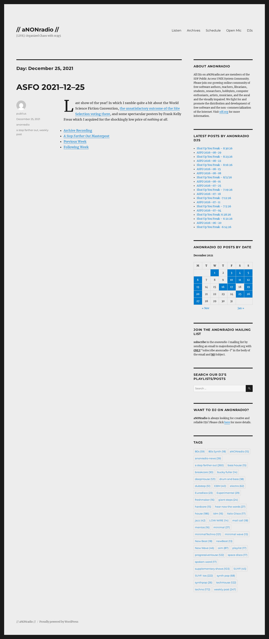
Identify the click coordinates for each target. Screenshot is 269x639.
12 (248, 280)
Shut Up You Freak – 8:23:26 (215, 156)
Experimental (228, 492)
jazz (200, 520)
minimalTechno (208, 534)
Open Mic (233, 30)
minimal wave (236, 534)
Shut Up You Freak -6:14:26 (214, 227)
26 (248, 294)
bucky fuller (227, 472)
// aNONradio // (37, 29)
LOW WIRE (218, 520)
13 (198, 287)
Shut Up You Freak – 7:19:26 (215, 190)
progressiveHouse (209, 554)
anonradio (23, 124)
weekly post (225, 589)
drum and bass (231, 479)
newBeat (224, 541)
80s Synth (217, 451)
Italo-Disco (236, 513)
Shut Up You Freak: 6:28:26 (214, 214)
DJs (250, 30)
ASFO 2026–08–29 (209, 152)
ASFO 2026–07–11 (208, 202)
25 (239, 294)
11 (240, 280)
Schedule (213, 30)
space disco (237, 554)
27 (197, 301)
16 (223, 287)
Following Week (76, 147)
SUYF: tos (204, 575)
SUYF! (240, 568)
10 (231, 280)
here (227, 422)
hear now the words (230, 506)
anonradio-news (208, 458)
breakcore (204, 472)
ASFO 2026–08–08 (209, 173)
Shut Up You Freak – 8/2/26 (214, 177)
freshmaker (204, 499)
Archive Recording (78, 130)
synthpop (203, 582)
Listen (176, 30)
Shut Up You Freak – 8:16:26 (215, 165)
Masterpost (86, 136)
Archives (193, 30)
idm (218, 513)
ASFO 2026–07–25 (209, 185)
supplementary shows (212, 568)
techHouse (226, 582)
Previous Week (75, 141)
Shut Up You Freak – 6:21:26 (215, 218)
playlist (239, 548)
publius (21, 113)
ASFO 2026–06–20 (209, 223)
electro (237, 485)
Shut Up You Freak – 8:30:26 (215, 148)
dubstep (202, 485)
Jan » (241, 308)
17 (231, 287)
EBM (220, 485)
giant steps (228, 499)
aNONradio (239, 451)
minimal (221, 527)
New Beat (203, 541)
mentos (202, 527)
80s (200, 451)
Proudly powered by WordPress (58, 621)
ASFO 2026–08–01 (209, 181)
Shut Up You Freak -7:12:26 (214, 198)
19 (248, 287)
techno (202, 589)
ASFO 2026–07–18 (209, 194)
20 (197, 294)
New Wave (204, 548)
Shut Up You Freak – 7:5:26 (214, 206)
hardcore (203, 506)
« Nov (205, 308)
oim (223, 548)
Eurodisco (204, 492)
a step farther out (27, 130)
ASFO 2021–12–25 (50, 87)
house (202, 513)
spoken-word (206, 561)
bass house (237, 465)
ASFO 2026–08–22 (209, 161)
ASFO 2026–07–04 (209, 210)
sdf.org (223, 111)
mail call (240, 520)
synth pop (226, 575)
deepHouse (205, 479)
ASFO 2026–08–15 (209, 169)
